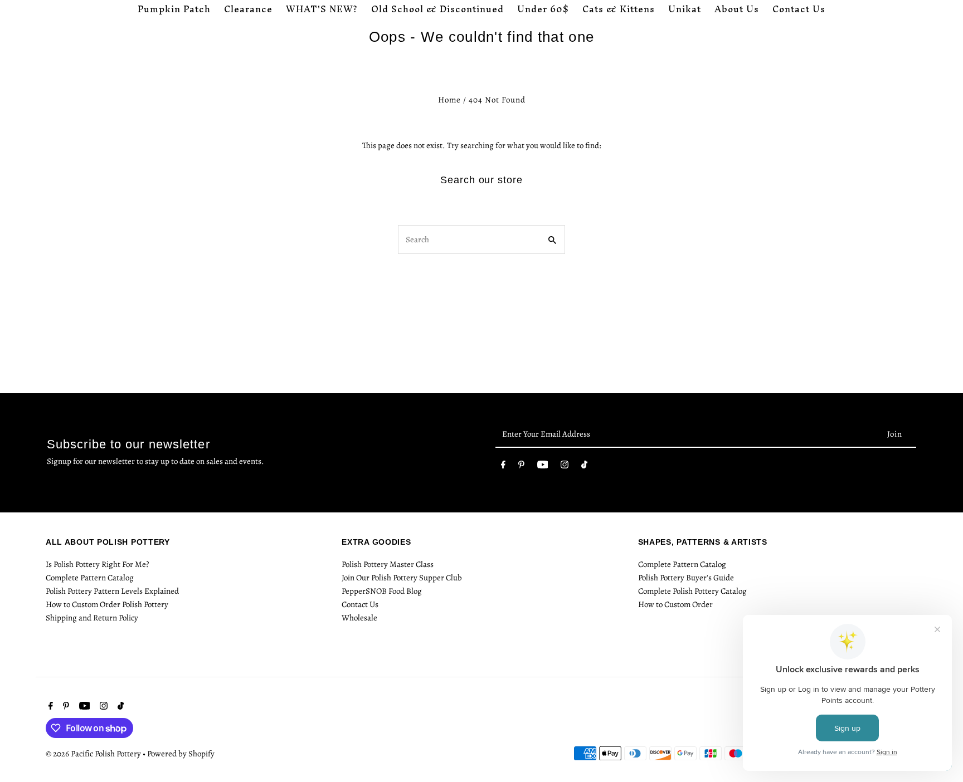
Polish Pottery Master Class (388, 564)
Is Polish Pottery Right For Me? (97, 564)
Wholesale (359, 617)
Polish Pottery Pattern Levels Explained (112, 591)
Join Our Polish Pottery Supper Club (402, 577)
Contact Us (360, 604)
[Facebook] (503, 466)
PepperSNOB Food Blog (382, 591)
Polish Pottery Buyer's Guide (686, 577)
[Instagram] (564, 466)
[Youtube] (542, 466)
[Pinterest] (521, 466)
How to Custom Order (675, 604)
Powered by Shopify (181, 753)
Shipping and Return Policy (92, 617)
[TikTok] (584, 466)
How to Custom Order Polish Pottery (107, 604)
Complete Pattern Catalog (90, 577)
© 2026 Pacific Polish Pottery (94, 753)
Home (449, 99)
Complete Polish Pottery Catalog (692, 591)
